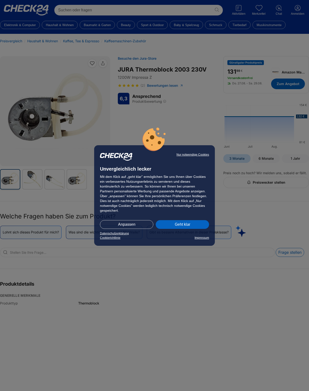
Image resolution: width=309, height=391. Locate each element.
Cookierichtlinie (110, 237)
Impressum (202, 237)
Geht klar (182, 224)
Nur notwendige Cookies (192, 154)
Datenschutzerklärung (114, 233)
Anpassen (126, 224)
